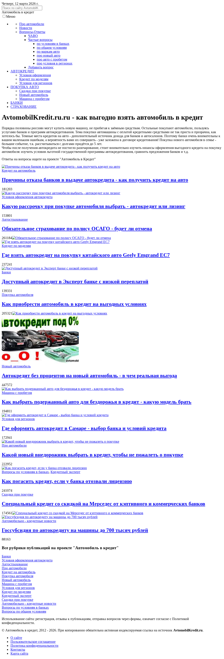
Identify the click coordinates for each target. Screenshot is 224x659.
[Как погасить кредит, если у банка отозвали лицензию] (44, 468)
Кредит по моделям (16, 246)
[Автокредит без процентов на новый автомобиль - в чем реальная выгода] (40, 362)
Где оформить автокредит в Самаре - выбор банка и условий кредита (84, 428)
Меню (10, 16)
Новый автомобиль (16, 366)
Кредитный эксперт (65, 472)
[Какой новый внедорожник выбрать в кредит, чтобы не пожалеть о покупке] (60, 441)
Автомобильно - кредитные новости (29, 521)
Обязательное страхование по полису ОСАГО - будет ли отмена (77, 228)
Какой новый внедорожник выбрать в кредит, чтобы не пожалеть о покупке (92, 455)
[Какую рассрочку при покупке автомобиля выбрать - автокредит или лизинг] (61, 193)
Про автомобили (14, 445)
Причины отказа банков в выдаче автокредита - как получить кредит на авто (95, 180)
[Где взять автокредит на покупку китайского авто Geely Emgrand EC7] (56, 242)
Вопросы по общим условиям (24, 611)
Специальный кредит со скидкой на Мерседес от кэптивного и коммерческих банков (103, 504)
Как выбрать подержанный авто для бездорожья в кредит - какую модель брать (96, 402)
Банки (6, 272)
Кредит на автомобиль (18, 170)
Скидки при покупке (17, 494)
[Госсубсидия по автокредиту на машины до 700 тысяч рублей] (50, 517)
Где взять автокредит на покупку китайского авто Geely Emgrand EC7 (86, 255)
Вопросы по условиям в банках (25, 472)
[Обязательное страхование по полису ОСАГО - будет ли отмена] (61, 238)
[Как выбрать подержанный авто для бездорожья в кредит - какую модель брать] (63, 389)
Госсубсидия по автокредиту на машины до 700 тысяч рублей (75, 530)
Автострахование (15, 219)
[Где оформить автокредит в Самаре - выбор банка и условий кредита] (55, 415)
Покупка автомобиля (17, 295)
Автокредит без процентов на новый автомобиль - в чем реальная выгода (89, 375)
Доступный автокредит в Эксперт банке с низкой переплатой (75, 281)
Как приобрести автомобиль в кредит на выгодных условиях (74, 304)
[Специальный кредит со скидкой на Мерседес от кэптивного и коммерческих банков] (77, 513)
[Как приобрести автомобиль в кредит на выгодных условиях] (59, 313)
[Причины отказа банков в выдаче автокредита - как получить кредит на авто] (61, 166)
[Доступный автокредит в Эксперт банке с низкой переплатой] (50, 268)
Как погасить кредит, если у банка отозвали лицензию (67, 481)
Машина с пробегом (17, 393)
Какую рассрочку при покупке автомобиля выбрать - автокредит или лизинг (93, 206)
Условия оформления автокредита (27, 197)
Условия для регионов (18, 419)
